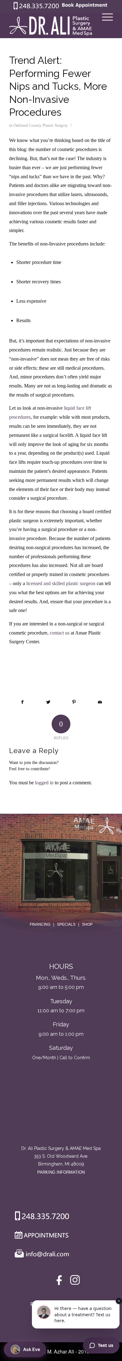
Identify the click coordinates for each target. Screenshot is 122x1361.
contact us (59, 632)
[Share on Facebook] (22, 702)
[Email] (40, 1255)
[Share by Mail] (99, 702)
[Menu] (104, 25)
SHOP (87, 924)
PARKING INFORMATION (61, 1172)
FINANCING (40, 924)
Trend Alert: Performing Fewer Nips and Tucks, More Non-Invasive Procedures (58, 86)
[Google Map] (61, 1118)
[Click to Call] (36, 8)
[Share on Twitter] (48, 702)
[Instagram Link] (75, 1281)
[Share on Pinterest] (74, 702)
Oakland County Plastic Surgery (40, 125)
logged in (44, 782)
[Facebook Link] (60, 1281)
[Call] (39, 1217)
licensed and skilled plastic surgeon (60, 583)
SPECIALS (66, 924)
